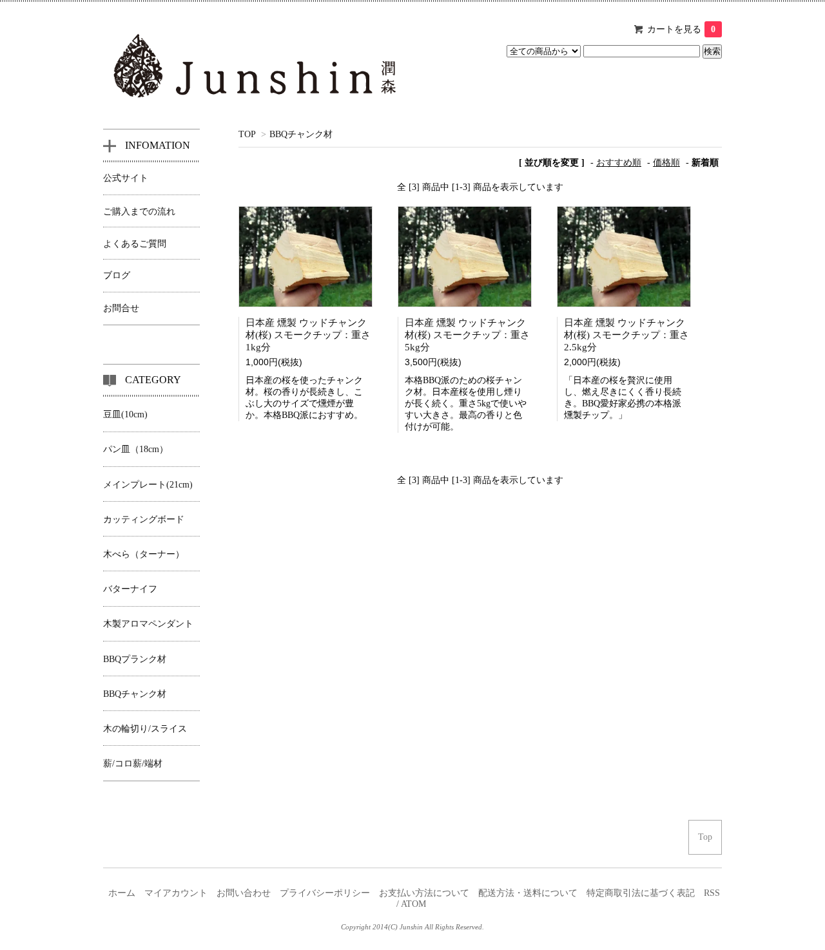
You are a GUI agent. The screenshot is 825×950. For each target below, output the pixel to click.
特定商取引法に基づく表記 (641, 893)
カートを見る (681, 29)
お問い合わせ (244, 893)
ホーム (121, 893)
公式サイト (125, 178)
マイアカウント (176, 893)
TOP (246, 134)
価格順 (666, 162)
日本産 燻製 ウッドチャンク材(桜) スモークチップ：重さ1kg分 (308, 335)
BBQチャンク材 (301, 134)
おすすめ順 (618, 162)
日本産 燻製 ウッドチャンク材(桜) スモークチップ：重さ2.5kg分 (626, 335)
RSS (712, 893)
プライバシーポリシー (325, 893)
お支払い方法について (424, 893)
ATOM (413, 904)
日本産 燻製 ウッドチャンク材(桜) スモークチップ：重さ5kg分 (467, 335)
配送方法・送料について (528, 893)
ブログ (116, 275)
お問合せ (121, 308)
